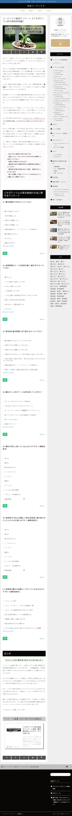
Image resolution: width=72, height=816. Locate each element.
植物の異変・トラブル (61, 182)
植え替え (53, 301)
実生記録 (61, 177)
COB (58, 261)
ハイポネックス (55, 278)
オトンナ (63, 271)
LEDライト (54, 266)
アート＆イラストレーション (62, 144)
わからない (8, 238)
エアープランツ (55, 271)
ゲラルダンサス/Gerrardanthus (62, 87)
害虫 (59, 298)
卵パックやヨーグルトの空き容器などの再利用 (20, 415)
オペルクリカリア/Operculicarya (62, 81)
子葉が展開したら (10, 216)
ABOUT (31, 10)
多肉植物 (60, 293)
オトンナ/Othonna (62, 78)
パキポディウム (64, 278)
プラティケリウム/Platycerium (62, 194)
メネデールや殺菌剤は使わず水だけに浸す (18, 610)
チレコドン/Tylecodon (62, 93)
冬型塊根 (53, 288)
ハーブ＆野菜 (61, 129)
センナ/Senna (62, 90)
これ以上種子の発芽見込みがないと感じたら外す (20, 295)
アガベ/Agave (62, 70)
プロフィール (57, 793)
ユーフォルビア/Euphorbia (62, 119)
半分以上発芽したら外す (12, 286)
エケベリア (62, 76)
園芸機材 (62, 166)
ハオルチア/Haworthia (62, 101)
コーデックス (54, 274)
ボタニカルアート (61, 140)
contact (48, 10)
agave (53, 261)
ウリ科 (61, 269)
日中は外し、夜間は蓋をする (14, 304)
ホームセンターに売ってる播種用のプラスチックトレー (23, 410)
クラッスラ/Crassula (62, 84)
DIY (63, 261)
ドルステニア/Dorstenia (62, 98)
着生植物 (61, 186)
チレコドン (54, 276)
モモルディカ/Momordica (62, 113)
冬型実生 (53, 291)
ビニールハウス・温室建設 (61, 135)
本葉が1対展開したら (11, 220)
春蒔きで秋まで (9, 243)
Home (22, 10)
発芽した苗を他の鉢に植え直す (14, 300)
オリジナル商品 (62, 147)
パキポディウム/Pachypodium (62, 103)
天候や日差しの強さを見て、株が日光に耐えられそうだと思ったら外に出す (24, 360)
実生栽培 (53, 296)
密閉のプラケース (10, 424)
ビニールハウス (62, 281)
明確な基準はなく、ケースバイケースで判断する (20, 229)
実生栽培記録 (61, 296)
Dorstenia (54, 264)
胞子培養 (64, 303)
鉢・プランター (62, 173)
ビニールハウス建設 (56, 283)
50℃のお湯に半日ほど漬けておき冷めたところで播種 (22, 628)
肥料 (62, 171)
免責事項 (19, 814)
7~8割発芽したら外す (11, 291)
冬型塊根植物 (61, 288)
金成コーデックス (36, 6)
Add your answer (8, 246)
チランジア (62, 274)
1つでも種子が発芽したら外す (14, 282)
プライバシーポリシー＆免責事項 (61, 788)
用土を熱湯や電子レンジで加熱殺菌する (17, 615)
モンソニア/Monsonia (62, 116)
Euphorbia (61, 264)
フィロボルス (62, 155)
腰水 (53, 306)
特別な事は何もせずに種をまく (14, 624)
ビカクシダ (54, 281)
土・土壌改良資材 (62, 169)
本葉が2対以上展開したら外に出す (16, 350)
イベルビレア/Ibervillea (62, 73)
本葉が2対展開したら (11, 225)
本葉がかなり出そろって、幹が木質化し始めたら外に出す (23, 354)
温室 (59, 301)
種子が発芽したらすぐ (11, 211)
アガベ (60, 266)
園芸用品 (53, 293)
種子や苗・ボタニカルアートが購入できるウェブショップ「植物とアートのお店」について (61, 801)
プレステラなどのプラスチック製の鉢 (17, 401)
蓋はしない (8, 277)
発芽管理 (65, 301)
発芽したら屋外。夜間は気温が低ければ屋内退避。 (21, 370)
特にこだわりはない (11, 419)
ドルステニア (62, 276)
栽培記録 (65, 298)
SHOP (40, 10)
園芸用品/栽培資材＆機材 (61, 162)
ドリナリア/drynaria (62, 191)
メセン (61, 151)
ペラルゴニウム (66, 283)
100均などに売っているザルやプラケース (18, 406)
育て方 (58, 303)
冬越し (59, 291)
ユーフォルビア (55, 286)
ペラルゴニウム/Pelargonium (62, 109)
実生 (66, 293)
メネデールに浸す (10, 601)
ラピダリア (62, 157)
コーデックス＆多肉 (61, 67)
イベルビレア (54, 269)
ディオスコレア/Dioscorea (62, 95)
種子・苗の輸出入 (61, 200)
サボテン (61, 124)
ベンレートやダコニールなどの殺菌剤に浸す (19, 606)
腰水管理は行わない (11, 234)
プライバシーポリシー (9, 814)
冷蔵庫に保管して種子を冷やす (14, 619)
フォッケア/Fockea (62, 107)
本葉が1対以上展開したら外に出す (16, 345)
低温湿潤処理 (63, 286)
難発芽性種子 (59, 306)
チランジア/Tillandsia (62, 189)
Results (42, 253)
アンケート (62, 63)
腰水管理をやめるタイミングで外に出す (17, 341)
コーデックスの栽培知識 (61, 60)
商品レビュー (66, 291)
